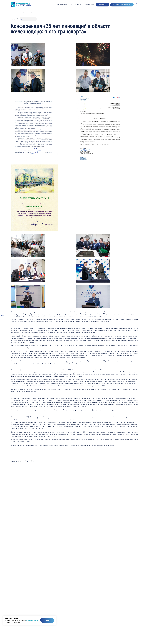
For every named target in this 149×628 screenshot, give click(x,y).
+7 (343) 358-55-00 (75, 4)
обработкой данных (32, 620)
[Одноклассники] (22, 461)
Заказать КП (102, 4)
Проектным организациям (123, 4)
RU (2, 3)
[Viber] (32, 461)
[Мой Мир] (25, 461)
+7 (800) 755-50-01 (88, 4)
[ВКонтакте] (19, 461)
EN (2, 6)
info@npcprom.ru (62, 4)
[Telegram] (30, 461)
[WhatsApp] (27, 461)
